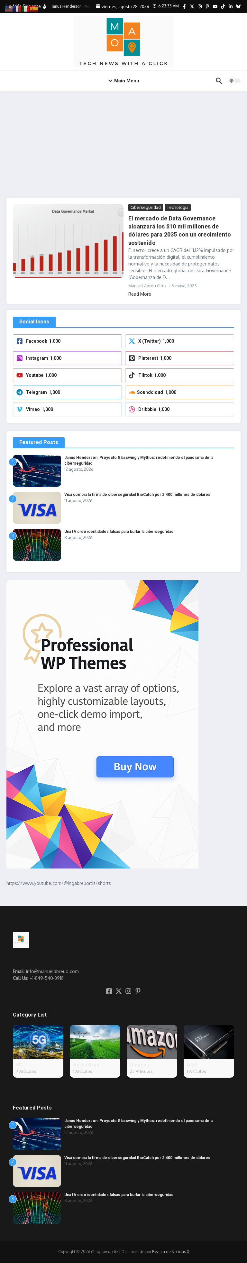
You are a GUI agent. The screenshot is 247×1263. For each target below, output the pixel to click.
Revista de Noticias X (170, 1251)
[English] (9, 8)
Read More (139, 294)
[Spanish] (34, 8)
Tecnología (177, 207)
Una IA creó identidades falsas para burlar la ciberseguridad (118, 531)
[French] (17, 8)
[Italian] (26, 8)
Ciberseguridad (146, 207)
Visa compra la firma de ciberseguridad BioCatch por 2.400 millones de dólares (137, 494)
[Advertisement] (123, 140)
